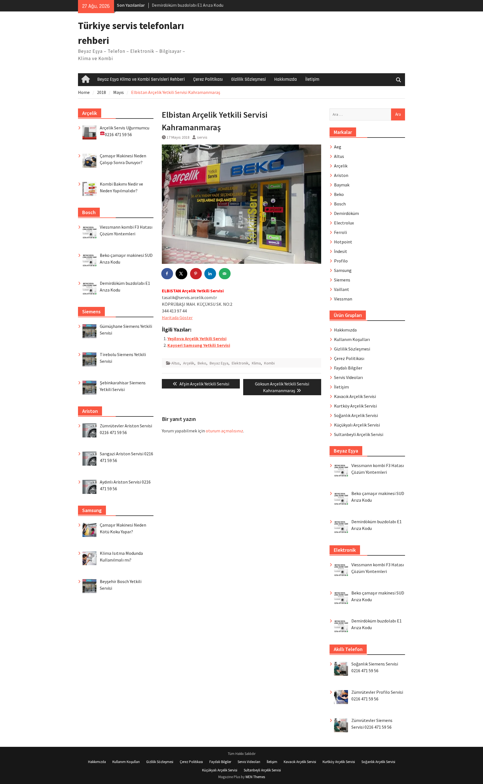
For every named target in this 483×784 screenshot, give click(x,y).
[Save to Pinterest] (196, 273)
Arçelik (188, 363)
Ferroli (340, 232)
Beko (202, 363)
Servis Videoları (348, 377)
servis (202, 137)
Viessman (343, 299)
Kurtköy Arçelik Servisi (355, 406)
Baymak (341, 185)
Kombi (269, 363)
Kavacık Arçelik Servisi (355, 396)
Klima (256, 363)
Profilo (341, 261)
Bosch (340, 204)
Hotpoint (343, 242)
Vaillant (341, 289)
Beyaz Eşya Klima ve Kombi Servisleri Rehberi (141, 79)
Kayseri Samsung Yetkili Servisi (198, 345)
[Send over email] (225, 273)
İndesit (340, 251)
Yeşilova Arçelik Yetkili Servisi (196, 338)
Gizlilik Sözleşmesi (248, 79)
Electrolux (344, 223)
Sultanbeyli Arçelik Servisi (358, 434)
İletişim (312, 79)
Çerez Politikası (208, 79)
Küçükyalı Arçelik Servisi (357, 425)
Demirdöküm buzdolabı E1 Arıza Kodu (187, 5)
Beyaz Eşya (219, 363)
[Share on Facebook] (167, 273)
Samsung (343, 270)
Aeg (337, 147)
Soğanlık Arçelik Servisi (356, 415)
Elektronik (240, 363)
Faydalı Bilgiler (348, 368)
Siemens (342, 280)
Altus (175, 363)
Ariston (341, 175)
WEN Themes (255, 776)
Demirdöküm (346, 213)
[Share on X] (181, 273)
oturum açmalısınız (224, 431)
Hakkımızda (285, 79)
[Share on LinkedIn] (210, 273)
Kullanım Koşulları (352, 339)
